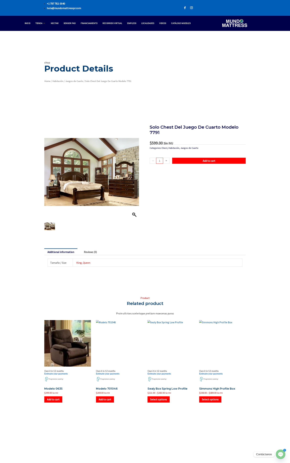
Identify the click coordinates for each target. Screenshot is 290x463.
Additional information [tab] (60, 252)
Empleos (131, 23)
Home (47, 81)
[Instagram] (191, 8)
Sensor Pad (70, 23)
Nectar (55, 23)
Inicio (27, 23)
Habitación (57, 81)
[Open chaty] (280, 454)
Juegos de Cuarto (74, 81)
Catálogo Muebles (181, 23)
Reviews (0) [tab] (90, 252)
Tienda (38, 23)
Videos (162, 23)
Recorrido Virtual (112, 23)
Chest (164, 147)
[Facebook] (185, 8)
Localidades (147, 23)
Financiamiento (89, 23)
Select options (158, 399)
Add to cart (209, 160)
